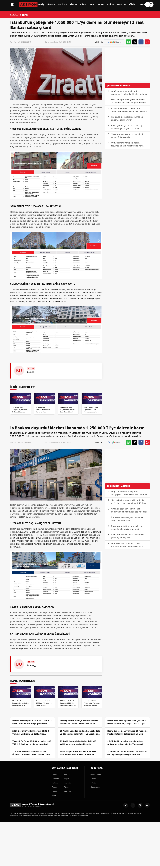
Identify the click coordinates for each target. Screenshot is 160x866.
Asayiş (41, 4)
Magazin (121, 4)
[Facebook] (133, 805)
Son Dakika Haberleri (65, 767)
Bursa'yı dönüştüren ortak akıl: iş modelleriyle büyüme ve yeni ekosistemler (126, 128)
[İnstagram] (140, 805)
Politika (62, 4)
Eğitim (132, 4)
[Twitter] (126, 805)
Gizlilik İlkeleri (95, 774)
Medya (101, 4)
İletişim (93, 783)
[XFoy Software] (15, 805)
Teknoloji (143, 4)
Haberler (14, 14)
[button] (12, 5)
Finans (73, 4)
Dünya (83, 4)
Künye (93, 778)
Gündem (51, 4)
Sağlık (110, 4)
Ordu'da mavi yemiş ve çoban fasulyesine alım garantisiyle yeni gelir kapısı (127, 146)
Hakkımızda (95, 787)
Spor (92, 4)
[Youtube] (147, 805)
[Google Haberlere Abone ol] (114, 41)
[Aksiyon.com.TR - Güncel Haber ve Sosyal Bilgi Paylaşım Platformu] (28, 4)
